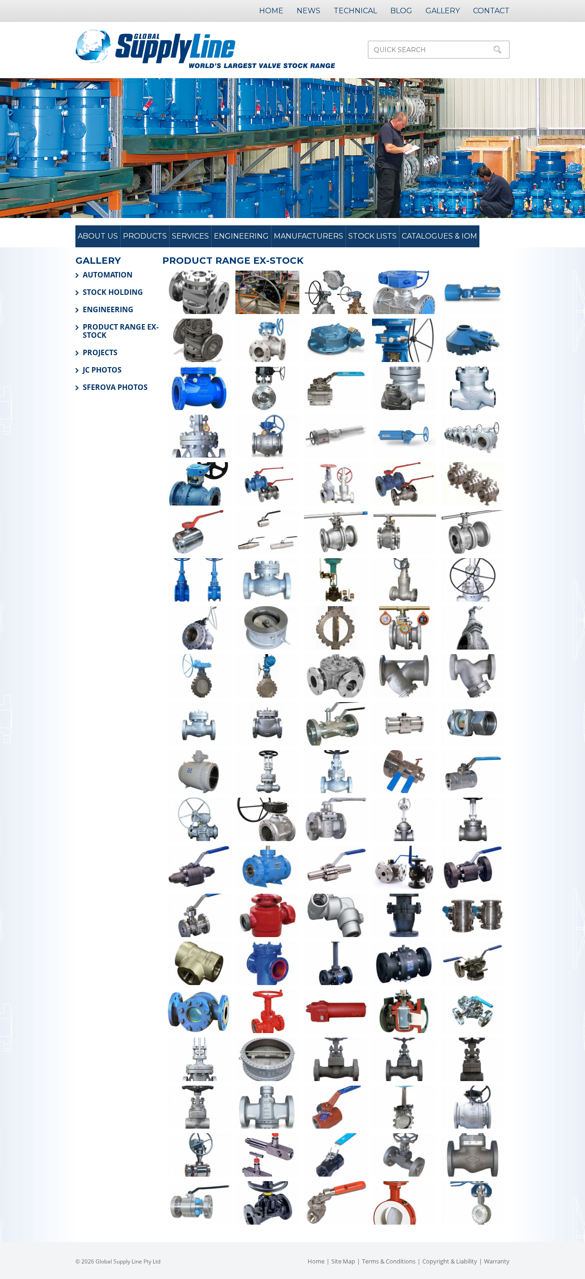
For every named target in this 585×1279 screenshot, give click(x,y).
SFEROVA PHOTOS (115, 387)
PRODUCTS (145, 236)
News (308, 10)
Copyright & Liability (449, 1261)
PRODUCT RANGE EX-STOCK (121, 331)
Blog (401, 10)
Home (271, 10)
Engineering (241, 236)
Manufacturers (308, 236)
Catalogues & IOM (439, 236)
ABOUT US (98, 236)
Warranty (497, 1261)
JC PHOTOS (102, 370)
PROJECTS (100, 352)
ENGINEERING (108, 309)
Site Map (343, 1261)
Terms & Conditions (388, 1261)
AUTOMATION (108, 275)
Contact (491, 10)
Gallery (442, 10)
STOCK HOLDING (113, 292)
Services (190, 236)
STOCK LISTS (372, 236)
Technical (355, 10)
